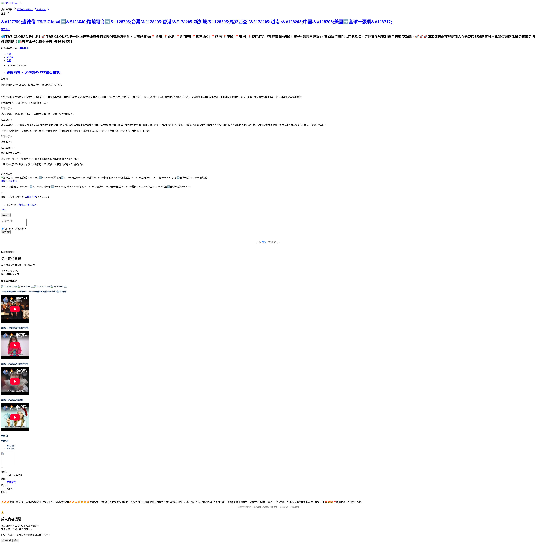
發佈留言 (6, 232)
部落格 (10, 57)
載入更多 (6, 215)
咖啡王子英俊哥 (9, 181)
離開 (16, 540)
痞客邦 (28, 197)
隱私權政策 (284, 507)
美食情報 (24, 48)
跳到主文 (5, 29)
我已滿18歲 (6, 540)
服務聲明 (295, 507)
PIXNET (247, 507)
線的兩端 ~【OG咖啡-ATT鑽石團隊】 (35, 72)
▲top (3, 209)
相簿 (9, 54)
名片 (9, 60)
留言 (34, 197)
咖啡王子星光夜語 (27, 205)
